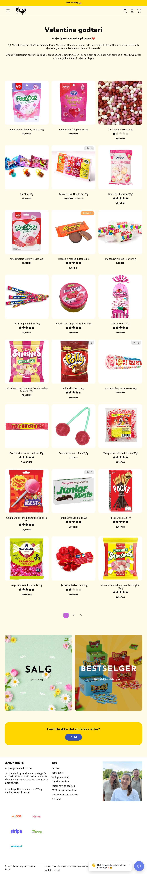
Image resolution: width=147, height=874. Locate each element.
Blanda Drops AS (20, 866)
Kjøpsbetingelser (60, 781)
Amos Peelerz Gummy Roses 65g (26, 259)
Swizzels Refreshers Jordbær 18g (26, 453)
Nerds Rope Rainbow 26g (27, 323)
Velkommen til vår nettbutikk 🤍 (73, 3)
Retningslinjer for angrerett (57, 866)
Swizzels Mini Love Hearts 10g (120, 259)
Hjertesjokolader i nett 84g (73, 585)
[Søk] (125, 11)
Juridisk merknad (52, 870)
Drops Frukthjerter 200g (120, 194)
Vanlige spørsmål (60, 777)
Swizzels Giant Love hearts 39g (120, 388)
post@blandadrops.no (20, 768)
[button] (125, 11)
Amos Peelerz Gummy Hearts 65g (27, 129)
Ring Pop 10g (26, 194)
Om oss (55, 768)
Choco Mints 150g (120, 323)
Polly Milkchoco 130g (73, 388)
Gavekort (56, 799)
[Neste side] (81, 615)
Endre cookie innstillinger (65, 794)
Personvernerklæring (81, 866)
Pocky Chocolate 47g (120, 517)
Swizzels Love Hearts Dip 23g (73, 194)
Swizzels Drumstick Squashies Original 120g (120, 587)
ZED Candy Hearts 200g (120, 129)
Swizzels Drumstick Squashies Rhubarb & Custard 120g (26, 389)
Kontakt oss (57, 772)
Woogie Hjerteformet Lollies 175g (120, 453)
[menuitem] (74, 768)
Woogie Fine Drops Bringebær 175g (73, 323)
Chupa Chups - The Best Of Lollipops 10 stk (26, 519)
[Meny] (8, 10)
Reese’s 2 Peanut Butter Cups (73, 259)
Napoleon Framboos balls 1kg (26, 585)
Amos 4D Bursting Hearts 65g (73, 129)
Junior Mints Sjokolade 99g (73, 517)
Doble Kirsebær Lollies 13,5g (73, 453)
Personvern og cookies (63, 786)
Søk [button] (75, 737)
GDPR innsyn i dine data (64, 790)
